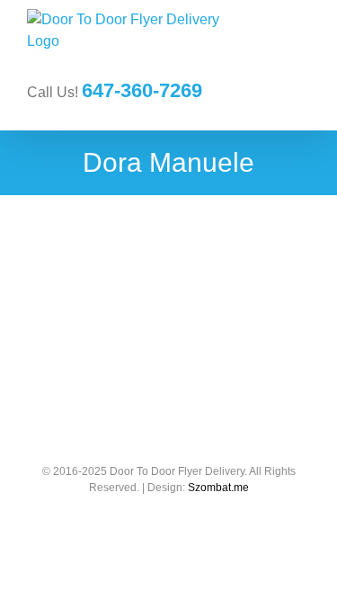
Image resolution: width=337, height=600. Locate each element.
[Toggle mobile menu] (303, 45)
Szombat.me (218, 487)
